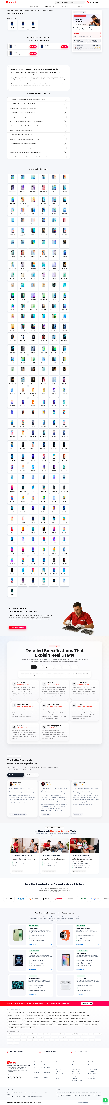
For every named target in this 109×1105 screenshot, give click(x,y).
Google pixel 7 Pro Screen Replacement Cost (58, 1015)
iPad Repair (91, 1071)
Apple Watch (49, 667)
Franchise (74, 1078)
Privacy (92, 1102)
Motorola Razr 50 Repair (46, 1024)
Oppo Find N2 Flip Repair (80, 1021)
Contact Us (59, 1067)
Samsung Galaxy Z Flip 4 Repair (15, 1021)
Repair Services (49, 6)
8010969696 (38, 1003)
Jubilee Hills (91, 1036)
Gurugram (10, 1036)
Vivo (18, 13)
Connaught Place (32, 1033)
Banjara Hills (84, 1036)
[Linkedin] (20, 1077)
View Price (33, 46)
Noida (90, 1033)
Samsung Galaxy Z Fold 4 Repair (65, 1021)
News (57, 1078)
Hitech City (76, 1036)
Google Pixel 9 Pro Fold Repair (15, 1018)
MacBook (66, 667)
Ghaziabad (46, 1033)
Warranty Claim (76, 1069)
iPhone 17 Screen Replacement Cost (37, 1012)
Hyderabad (69, 1036)
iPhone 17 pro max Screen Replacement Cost (58, 1012)
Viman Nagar (79, 1040)
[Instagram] (14, 1077)
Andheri (30, 1040)
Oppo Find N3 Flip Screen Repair (15, 1024)
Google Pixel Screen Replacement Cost (80, 1015)
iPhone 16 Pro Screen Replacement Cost (17, 1012)
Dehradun (98, 1040)
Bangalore (24, 1036)
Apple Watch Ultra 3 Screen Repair (78, 1012)
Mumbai (24, 1040)
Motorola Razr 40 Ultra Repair (28, 1027)
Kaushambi (68, 1033)
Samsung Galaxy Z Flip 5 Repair (78, 1018)
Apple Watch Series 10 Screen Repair (16, 1015)
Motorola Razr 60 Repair (75, 1024)
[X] (8, 1077)
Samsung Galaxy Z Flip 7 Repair (61, 1018)
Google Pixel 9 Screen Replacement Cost (36, 1015)
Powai (46, 1040)
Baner (92, 1040)
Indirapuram (54, 1033)
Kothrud (86, 1040)
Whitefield (47, 1036)
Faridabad (17, 1036)
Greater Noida (97, 1033)
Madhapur (17, 1040)
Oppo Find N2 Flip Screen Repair (32, 1024)
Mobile (14, 13)
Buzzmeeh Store (60, 1073)
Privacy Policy (75, 1076)
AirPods (75, 667)
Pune (57, 1040)
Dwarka (40, 1033)
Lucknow (16, 1043)
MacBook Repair (92, 1069)
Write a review (32, 775)
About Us (58, 1064)
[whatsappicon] (105, 1100)
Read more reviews (15, 775)
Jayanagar (62, 1036)
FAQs (73, 1064)
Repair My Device (87, 1003)
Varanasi (10, 1043)
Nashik (36, 1077)
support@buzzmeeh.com (60, 1003)
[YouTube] (17, 1077)
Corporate (58, 1071)
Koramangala (32, 1036)
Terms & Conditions (77, 1073)
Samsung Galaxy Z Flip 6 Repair (45, 1018)
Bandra (35, 1040)
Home (8, 13)
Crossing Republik (83, 1033)
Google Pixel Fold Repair (29, 1018)
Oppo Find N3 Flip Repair (93, 1021)
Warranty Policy (76, 1071)
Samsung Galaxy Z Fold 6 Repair (32, 1021)
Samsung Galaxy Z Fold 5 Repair (48, 1021)
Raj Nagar (61, 1033)
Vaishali (75, 1033)
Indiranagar (40, 1036)
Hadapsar (72, 1040)
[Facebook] (11, 1077)
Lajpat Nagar (23, 1033)
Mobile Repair (92, 1067)
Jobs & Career (59, 1069)
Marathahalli (55, 1036)
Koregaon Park (64, 1040)
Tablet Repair (92, 1076)
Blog (57, 1076)
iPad (40, 667)
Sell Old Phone (92, 1078)
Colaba (52, 1040)
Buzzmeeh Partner (77, 1080)
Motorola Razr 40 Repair (13, 1027)
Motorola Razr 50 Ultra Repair (61, 1024)
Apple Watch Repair (93, 1073)
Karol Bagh (15, 1033)
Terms (96, 1102)
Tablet (58, 667)
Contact (100, 1102)
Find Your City (65, 6)
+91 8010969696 (18, 627)
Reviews (74, 1067)
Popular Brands (33, 6)
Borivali (41, 1040)
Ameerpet (10, 1040)
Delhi (9, 1033)
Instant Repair (40, 944)
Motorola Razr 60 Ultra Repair (90, 1024)
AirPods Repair (79, 6)
